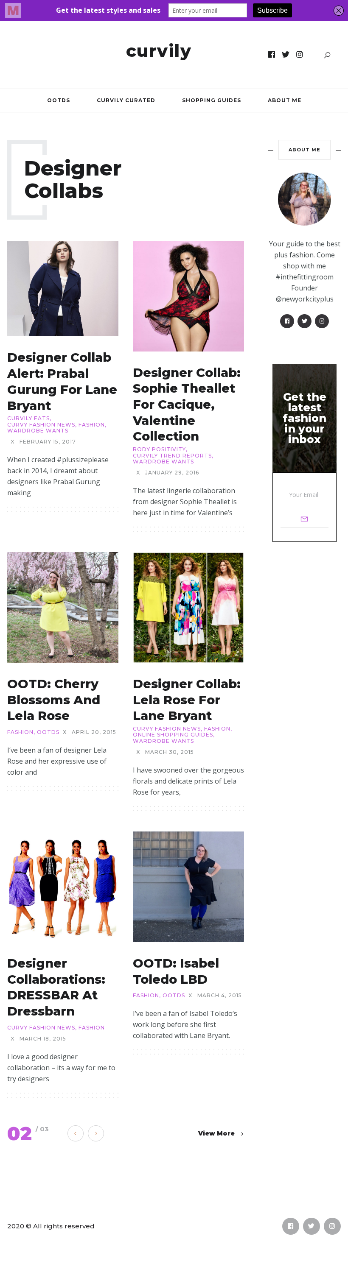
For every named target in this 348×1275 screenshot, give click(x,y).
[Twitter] (286, 54)
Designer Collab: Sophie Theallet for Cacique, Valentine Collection (187, 404)
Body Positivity (159, 449)
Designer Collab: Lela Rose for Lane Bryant (187, 699)
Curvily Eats (28, 418)
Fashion (92, 425)
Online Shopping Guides (173, 735)
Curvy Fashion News (41, 425)
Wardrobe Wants (37, 431)
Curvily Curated (126, 100)
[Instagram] (299, 54)
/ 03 (42, 1129)
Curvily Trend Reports (172, 456)
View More (216, 1133)
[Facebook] (271, 54)
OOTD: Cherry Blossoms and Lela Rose (53, 699)
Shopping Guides (211, 100)
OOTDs (58, 100)
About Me (284, 100)
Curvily (159, 50)
